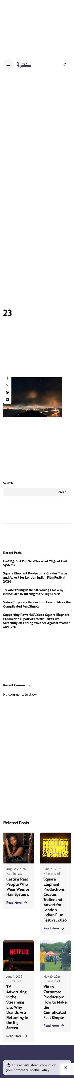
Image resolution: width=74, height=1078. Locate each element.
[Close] (66, 1067)
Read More (14, 902)
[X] (7, 385)
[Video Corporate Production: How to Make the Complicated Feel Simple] (55, 955)
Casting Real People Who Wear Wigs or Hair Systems (35, 563)
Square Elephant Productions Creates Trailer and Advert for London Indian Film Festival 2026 (35, 577)
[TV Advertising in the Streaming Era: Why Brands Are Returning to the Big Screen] (18, 955)
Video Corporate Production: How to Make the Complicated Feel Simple (37, 604)
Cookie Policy (39, 1070)
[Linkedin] (7, 399)
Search (8, 483)
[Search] (65, 64)
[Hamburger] (8, 64)
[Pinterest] (7, 392)
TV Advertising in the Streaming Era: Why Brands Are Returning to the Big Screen (33, 592)
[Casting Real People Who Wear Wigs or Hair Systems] (18, 848)
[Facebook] (7, 378)
